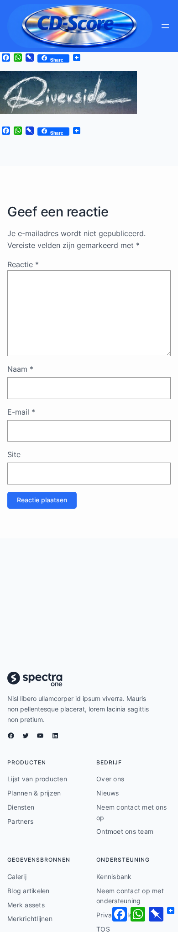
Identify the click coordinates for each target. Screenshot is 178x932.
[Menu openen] (165, 26)
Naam (20, 369)
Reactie (23, 264)
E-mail (21, 411)
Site (14, 454)
